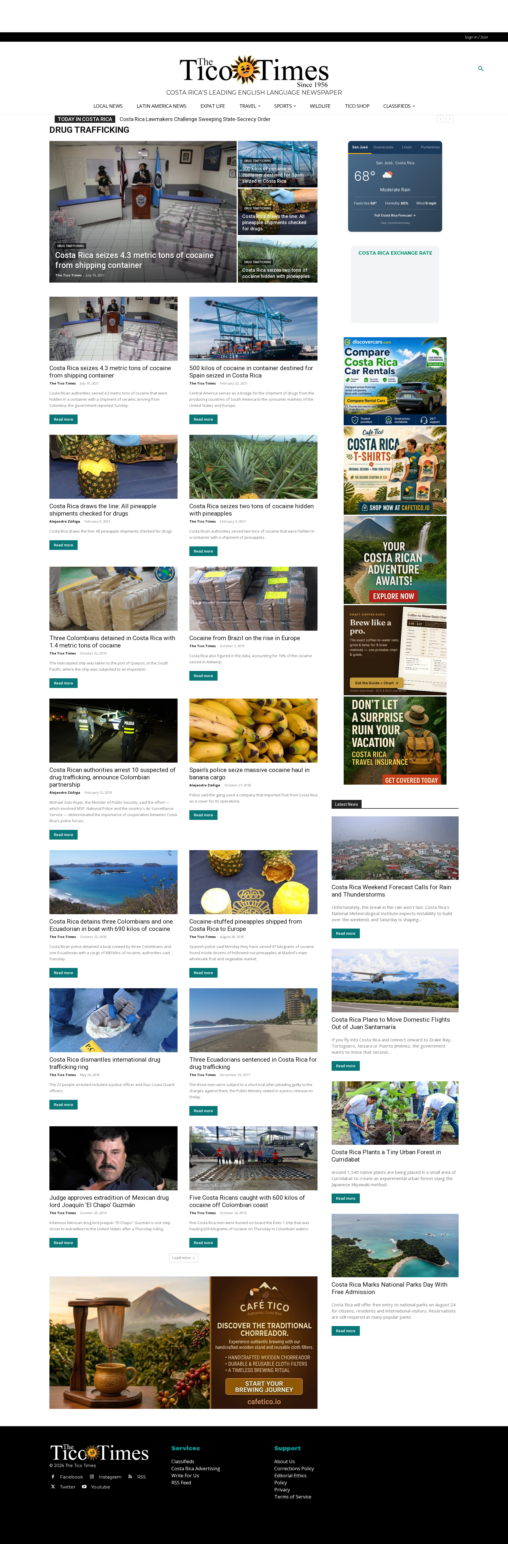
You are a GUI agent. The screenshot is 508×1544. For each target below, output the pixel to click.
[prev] (440, 119)
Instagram (110, 1477)
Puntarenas (430, 147)
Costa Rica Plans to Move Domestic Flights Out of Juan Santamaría (391, 1023)
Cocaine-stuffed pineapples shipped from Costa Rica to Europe (245, 925)
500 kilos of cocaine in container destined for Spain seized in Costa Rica (251, 372)
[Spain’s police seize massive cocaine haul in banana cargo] (253, 731)
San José (360, 147)
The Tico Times (62, 383)
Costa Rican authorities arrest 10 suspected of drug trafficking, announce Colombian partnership (112, 777)
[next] (449, 119)
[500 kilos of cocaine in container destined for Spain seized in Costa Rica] (277, 164)
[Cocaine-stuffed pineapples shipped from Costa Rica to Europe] (253, 882)
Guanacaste (383, 147)
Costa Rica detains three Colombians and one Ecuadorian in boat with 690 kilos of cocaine (111, 925)
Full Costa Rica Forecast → (395, 215)
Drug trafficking (70, 246)
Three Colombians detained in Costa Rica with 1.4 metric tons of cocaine (112, 642)
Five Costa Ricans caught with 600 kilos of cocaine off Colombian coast (247, 1201)
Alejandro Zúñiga (64, 521)
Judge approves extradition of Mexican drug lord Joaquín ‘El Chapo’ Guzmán (109, 1201)
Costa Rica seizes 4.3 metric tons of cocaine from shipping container (110, 372)
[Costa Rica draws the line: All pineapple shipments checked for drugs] (277, 212)
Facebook (71, 1477)
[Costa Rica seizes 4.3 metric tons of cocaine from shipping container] (143, 212)
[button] (481, 69)
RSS (141, 1477)
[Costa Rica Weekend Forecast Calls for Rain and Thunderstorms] (395, 848)
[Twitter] (52, 1487)
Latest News (346, 804)
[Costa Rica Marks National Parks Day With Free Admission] (395, 1245)
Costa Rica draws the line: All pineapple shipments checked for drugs (102, 510)
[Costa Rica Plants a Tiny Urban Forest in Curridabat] (395, 1113)
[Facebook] (52, 1477)
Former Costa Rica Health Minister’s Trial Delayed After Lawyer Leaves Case (207, 119)
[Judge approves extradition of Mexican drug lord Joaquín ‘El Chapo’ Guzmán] (113, 1158)
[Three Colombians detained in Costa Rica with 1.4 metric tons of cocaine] (113, 599)
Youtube (100, 1487)
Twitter (67, 1487)
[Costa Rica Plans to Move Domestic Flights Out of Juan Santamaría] (395, 980)
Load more (181, 1257)
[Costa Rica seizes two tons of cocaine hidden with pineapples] (277, 259)
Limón (407, 147)
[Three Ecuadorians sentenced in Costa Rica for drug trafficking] (253, 1020)
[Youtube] (84, 1487)
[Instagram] (91, 1477)
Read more (63, 419)
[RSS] (130, 1477)
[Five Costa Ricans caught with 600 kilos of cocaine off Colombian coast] (253, 1158)
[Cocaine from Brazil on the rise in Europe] (253, 599)
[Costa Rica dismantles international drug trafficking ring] (113, 1020)
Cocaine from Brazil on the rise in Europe (244, 638)
